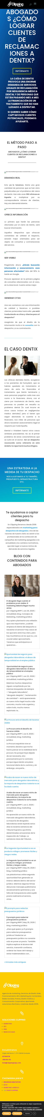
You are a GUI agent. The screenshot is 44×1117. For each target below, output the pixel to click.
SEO (5, 1026)
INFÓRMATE (22, 71)
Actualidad (11, 614)
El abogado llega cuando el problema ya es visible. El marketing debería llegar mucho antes (21, 604)
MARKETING (8, 1024)
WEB (5, 1029)
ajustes (19, 1109)
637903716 (6, 1056)
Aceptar (6, 1113)
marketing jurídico (24, 617)
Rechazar (17, 1113)
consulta (29, 325)
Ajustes (27, 1113)
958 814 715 (7, 1060)
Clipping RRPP (16, 611)
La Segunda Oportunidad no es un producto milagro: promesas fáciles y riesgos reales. (21, 862)
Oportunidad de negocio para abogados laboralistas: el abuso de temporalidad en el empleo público (21, 670)
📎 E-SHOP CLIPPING (11, 1090)
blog (19, 614)
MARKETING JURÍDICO (11, 1088)
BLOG (5, 1085)
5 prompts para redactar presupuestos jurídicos (17, 918)
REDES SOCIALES (9, 1032)
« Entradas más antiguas (15, 962)
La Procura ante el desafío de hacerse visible (19, 730)
